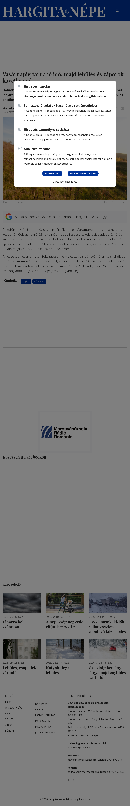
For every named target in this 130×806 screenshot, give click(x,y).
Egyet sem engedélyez (65, 181)
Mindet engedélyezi (83, 173)
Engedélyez (52, 173)
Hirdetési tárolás (37, 86)
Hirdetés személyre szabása (46, 129)
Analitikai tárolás (37, 149)
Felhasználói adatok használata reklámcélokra (60, 105)
